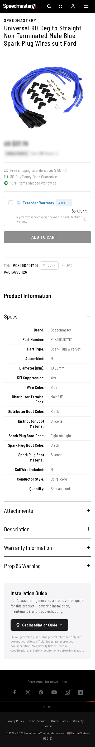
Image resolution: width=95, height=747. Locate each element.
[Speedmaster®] (20, 6)
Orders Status (59, 721)
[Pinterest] (41, 692)
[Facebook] (14, 692)
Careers (47, 726)
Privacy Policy (15, 721)
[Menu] (86, 6)
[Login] (73, 6)
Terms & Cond (37, 721)
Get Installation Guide (39, 624)
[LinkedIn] (80, 692)
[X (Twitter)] (27, 692)
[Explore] (61, 6)
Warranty (78, 721)
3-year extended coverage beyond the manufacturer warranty (49, 219)
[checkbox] (47, 211)
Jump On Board (67, 681)
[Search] (49, 6)
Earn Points (42, 153)
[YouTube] (54, 692)
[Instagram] (67, 692)
